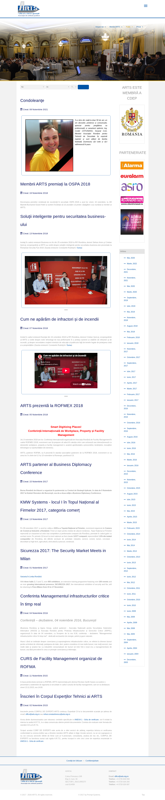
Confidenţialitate (92, 761)
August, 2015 (132, 494)
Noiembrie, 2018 (130, 319)
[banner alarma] (132, 165)
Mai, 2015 (130, 511)
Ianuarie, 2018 (132, 343)
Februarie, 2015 (133, 528)
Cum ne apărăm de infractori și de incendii (59, 319)
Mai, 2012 (130, 582)
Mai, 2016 (130, 454)
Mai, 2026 (130, 258)
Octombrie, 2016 (133, 423)
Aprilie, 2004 (131, 648)
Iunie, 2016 (131, 448)
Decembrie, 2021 (130, 270)
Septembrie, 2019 (130, 299)
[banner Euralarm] (132, 176)
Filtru (83, 87)
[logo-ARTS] (31, 776)
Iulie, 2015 (130, 499)
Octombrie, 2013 (133, 557)
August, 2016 (132, 437)
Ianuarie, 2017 (132, 400)
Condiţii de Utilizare (74, 761)
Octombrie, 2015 (133, 488)
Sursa (79, 248)
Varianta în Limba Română (31, 577)
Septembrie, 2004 (130, 641)
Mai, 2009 (130, 617)
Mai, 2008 (130, 628)
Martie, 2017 (131, 389)
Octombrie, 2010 (133, 600)
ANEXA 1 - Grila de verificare (87, 720)
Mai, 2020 (130, 286)
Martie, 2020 (131, 292)
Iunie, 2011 (131, 594)
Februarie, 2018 (133, 337)
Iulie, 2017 (130, 371)
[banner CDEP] (132, 121)
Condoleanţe (32, 100)
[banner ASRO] (132, 187)
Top (143, 795)
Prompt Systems (93, 795)
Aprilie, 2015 (131, 517)
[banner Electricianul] (132, 200)
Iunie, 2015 (131, 505)
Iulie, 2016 (130, 443)
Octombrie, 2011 (133, 588)
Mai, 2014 (130, 545)
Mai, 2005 (130, 634)
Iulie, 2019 (130, 306)
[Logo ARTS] (29, 8)
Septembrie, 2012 (130, 569)
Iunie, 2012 (131, 577)
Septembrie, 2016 (130, 429)
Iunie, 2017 (131, 377)
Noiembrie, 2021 (130, 279)
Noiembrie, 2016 (130, 415)
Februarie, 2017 (133, 394)
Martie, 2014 (131, 551)
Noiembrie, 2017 (130, 350)
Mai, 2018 (130, 332)
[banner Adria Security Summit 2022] (132, 222)
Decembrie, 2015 (130, 472)
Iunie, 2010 (131, 605)
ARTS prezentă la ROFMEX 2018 (51, 405)
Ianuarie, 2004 (132, 654)
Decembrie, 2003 (130, 661)
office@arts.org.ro (33, 714)
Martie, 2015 (131, 522)
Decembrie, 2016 (130, 407)
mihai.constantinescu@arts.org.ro (56, 714)
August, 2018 (132, 326)
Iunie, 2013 (131, 563)
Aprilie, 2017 (131, 383)
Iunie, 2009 (131, 611)
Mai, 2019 (130, 312)
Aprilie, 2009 (131, 623)
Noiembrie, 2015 (130, 481)
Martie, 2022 (131, 264)
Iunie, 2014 (131, 540)
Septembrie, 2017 (130, 364)
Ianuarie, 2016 (132, 465)
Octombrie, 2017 (133, 357)
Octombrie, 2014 (133, 534)
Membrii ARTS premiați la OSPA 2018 (55, 184)
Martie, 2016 (131, 460)
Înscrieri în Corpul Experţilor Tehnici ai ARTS (61, 696)
